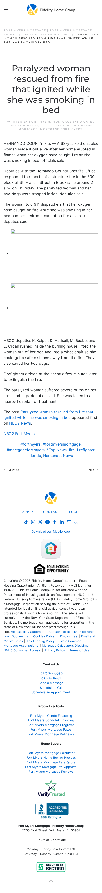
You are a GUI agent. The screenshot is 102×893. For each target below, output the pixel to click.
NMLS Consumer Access (22, 650)
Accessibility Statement (28, 632)
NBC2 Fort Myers (19, 433)
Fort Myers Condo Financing (51, 716)
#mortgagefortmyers (26, 449)
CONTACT (51, 512)
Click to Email (51, 678)
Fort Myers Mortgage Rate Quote (51, 762)
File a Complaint (71, 641)
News (68, 455)
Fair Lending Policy (41, 641)
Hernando (52, 455)
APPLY (27, 512)
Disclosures (68, 636)
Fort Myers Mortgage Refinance (51, 734)
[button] (6, 9)
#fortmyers (30, 444)
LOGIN (74, 512)
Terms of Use (80, 650)
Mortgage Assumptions (21, 645)
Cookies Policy (44, 636)
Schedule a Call (51, 687)
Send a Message (51, 683)
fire (72, 449)
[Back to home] (51, 9)
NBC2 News (20, 423)
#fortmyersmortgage (62, 444)
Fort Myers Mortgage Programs (51, 725)
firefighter (85, 449)
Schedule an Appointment (51, 692)
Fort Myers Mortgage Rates (51, 729)
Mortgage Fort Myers (61, 129)
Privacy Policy (55, 650)
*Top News (57, 449)
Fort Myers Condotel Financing (51, 720)
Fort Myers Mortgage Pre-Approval (51, 767)
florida (35, 455)
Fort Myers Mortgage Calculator (51, 753)
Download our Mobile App (50, 531)
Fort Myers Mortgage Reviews (51, 771)
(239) (51, 673)
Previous (13, 469)
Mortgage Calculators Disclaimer (66, 645)
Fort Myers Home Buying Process (51, 757)
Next (92, 469)
